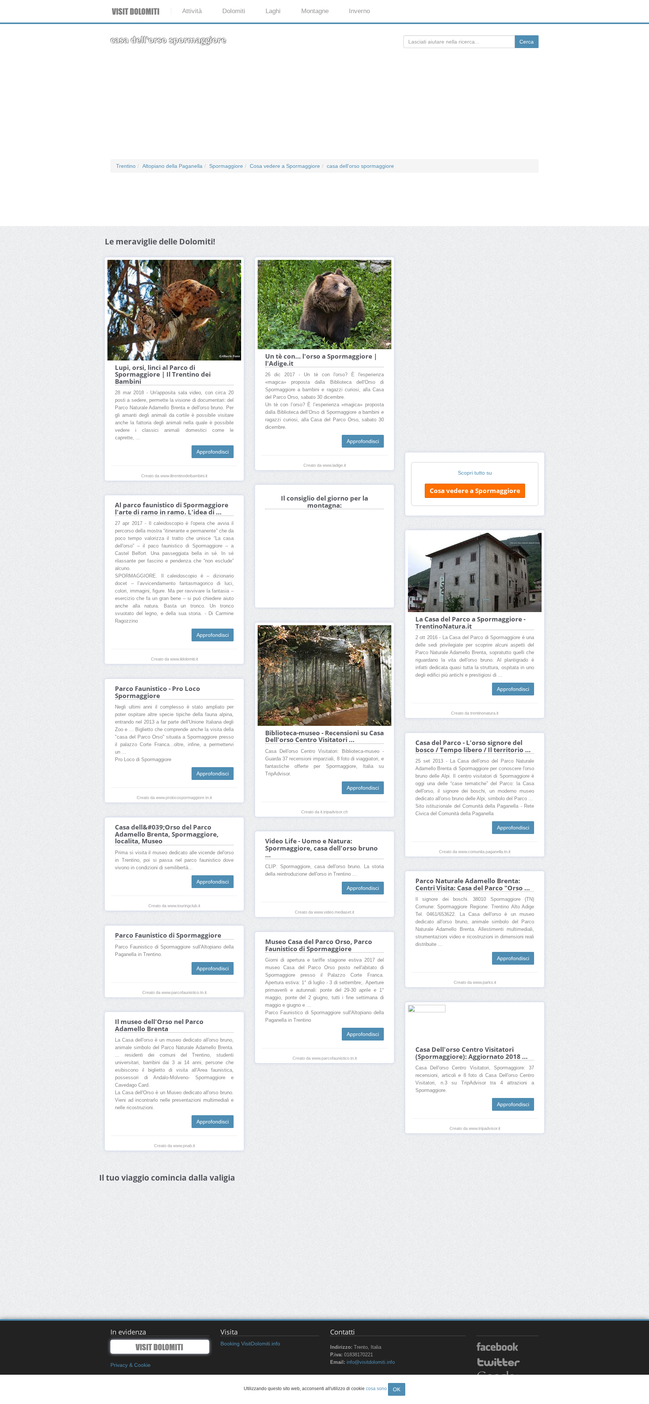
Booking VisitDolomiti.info (250, 1344)
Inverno (359, 11)
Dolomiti (233, 11)
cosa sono (376, 1388)
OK (396, 1389)
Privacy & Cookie (130, 1365)
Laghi (273, 11)
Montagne (315, 11)
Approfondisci (212, 452)
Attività (192, 11)
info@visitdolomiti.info (371, 1362)
